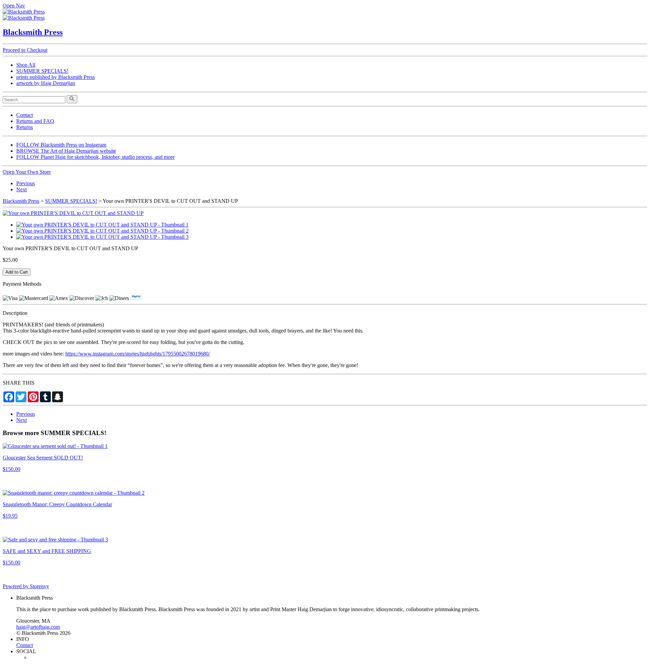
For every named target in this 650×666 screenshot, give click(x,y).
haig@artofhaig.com (38, 627)
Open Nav (14, 5)
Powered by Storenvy (26, 586)
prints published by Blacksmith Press (55, 77)
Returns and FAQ (35, 121)
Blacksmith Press (33, 32)
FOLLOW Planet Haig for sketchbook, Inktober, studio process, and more (95, 157)
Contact (24, 115)
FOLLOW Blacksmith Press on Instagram (61, 145)
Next (21, 189)
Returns (24, 127)
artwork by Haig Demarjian (45, 83)
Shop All (25, 65)
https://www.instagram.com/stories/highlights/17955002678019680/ (137, 354)
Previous (25, 183)
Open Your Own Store (27, 172)
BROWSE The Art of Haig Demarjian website (66, 151)
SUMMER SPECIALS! (42, 71)
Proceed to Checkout (25, 50)
